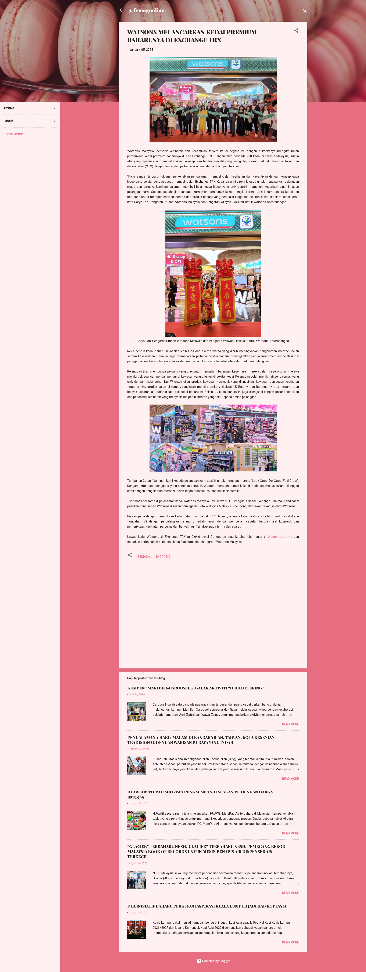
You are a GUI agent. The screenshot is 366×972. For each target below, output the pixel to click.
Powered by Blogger (215, 961)
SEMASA (144, 557)
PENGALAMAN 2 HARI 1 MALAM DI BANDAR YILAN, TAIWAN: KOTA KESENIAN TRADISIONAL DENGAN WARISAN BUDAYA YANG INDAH (201, 740)
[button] (296, 31)
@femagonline (146, 10)
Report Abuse (13, 134)
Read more (290, 724)
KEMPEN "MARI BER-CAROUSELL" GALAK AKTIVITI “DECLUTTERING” (195, 687)
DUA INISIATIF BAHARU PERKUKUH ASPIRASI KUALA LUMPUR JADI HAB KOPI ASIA (206, 906)
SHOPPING (163, 557)
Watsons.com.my (280, 537)
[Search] (304, 11)
